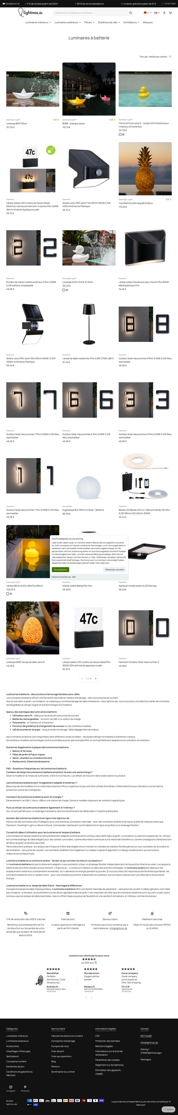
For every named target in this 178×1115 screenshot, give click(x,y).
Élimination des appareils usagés (108, 1072)
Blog (53, 1061)
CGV (97, 1035)
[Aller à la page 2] (95, 678)
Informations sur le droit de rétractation (109, 1053)
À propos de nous (60, 1046)
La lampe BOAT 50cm (16, 123)
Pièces (88, 22)
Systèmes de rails (107, 22)
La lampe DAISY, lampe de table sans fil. (25, 662)
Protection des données (107, 1040)
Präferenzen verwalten (114, 569)
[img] (89, 959)
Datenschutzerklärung (61, 577)
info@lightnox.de (12, 3)
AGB (74, 577)
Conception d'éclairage (63, 1040)
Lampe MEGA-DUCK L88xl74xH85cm (24, 585)
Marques (148, 22)
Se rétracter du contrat (63, 1071)
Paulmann (10, 199)
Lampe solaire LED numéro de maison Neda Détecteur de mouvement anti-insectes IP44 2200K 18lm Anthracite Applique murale (32, 206)
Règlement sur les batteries (109, 1064)
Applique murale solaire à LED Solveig (137, 585)
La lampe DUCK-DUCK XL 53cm (77, 282)
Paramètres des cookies (107, 1059)
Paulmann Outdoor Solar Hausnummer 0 (139, 662)
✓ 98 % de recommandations (89, 3)
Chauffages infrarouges (18, 1051)
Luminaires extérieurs (66, 22)
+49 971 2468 (169, 3)
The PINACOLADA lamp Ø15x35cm (136, 203)
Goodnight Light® (13, 120)
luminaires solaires (120, 874)
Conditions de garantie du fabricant (19, 1073)
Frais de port (57, 1051)
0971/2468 (146, 1035)
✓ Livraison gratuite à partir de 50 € (138, 3)
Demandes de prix (15, 1066)
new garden (67, 506)
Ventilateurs (130, 22)
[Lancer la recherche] (130, 12)
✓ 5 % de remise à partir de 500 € (41, 3)
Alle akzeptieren (60, 569)
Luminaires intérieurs (36, 22)
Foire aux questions (61, 1056)
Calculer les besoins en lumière (67, 1035)
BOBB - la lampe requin (73, 123)
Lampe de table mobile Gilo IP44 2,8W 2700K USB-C (88, 358)
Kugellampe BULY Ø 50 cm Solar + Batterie (83, 509)
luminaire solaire (136, 867)
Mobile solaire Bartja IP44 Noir (77, 585)
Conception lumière (16, 1061)
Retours (55, 1066)
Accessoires (12, 1046)
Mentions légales (104, 1046)
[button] (87, 997)
